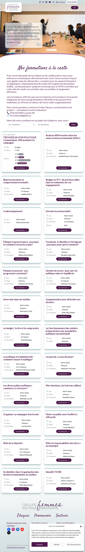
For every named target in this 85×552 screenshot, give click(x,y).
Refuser (57, 544)
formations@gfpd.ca (20, 115)
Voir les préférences (74, 544)
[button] (81, 526)
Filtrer (73, 124)
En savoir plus (20, 168)
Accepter (39, 544)
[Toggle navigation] (74, 7)
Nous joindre (72, 2)
